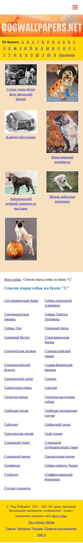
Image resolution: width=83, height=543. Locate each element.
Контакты (24, 528)
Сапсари (51, 388)
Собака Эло (12, 328)
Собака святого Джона (61, 465)
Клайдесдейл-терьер (21, 137)
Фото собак (12, 279)
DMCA (41, 535)
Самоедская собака (18, 388)
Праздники (67, 55)
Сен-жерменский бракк (21, 300)
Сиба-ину (11, 424)
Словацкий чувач (17, 442)
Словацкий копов (17, 456)
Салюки (50, 379)
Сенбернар (12, 465)
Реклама (37, 528)
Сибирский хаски (57, 424)
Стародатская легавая (20, 351)
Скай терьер (53, 433)
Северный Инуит (17, 337)
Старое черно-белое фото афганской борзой (20, 94)
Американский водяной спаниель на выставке (21, 203)
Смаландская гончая (59, 456)
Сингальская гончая (18, 433)
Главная (11, 528)
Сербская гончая (16, 410)
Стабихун (11, 474)
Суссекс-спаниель (17, 488)
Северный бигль (57, 328)
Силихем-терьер (16, 397)
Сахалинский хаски (18, 379)
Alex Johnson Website (41, 522)
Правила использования (60, 528)
